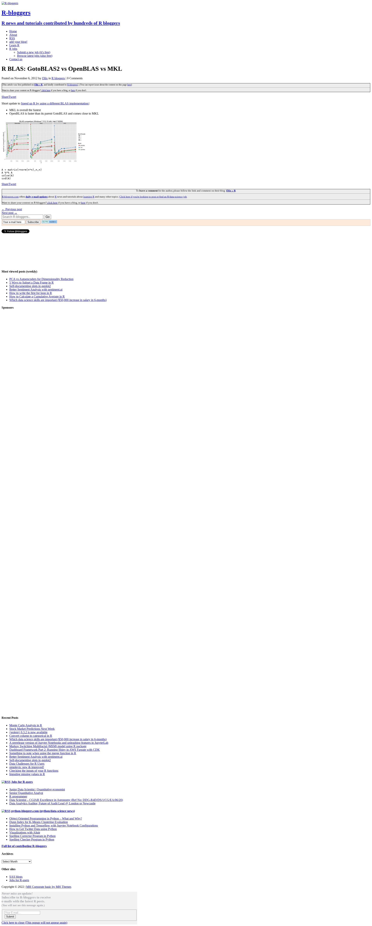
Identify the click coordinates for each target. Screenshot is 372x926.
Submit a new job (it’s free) (33, 52)
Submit (10, 916)
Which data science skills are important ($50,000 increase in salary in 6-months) (58, 300)
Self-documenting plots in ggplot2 (30, 286)
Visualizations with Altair (24, 832)
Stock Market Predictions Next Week (32, 728)
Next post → (9, 212)
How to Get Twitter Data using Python (33, 829)
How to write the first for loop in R (30, 293)
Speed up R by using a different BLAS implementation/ (55, 103)
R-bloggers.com (10, 196)
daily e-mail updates (37, 196)
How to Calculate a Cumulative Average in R (37, 296)
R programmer (18, 796)
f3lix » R (38, 84)
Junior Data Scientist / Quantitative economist (37, 789)
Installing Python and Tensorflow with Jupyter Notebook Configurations (53, 825)
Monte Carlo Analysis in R (25, 725)
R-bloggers (72, 84)
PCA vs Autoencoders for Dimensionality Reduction (41, 279)
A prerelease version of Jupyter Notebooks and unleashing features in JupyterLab (58, 742)
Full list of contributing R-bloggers (24, 846)
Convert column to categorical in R (30, 735)
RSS (12, 38)
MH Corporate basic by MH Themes (48, 886)
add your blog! (18, 41)
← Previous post (12, 209)
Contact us (15, 59)
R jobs (13, 48)
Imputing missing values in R (27, 774)
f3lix (45, 78)
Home (13, 31)
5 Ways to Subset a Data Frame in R (31, 282)
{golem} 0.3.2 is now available (28, 732)
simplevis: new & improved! (26, 767)
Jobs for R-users (22, 782)
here (129, 84)
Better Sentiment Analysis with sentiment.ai (35, 289)
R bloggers (58, 78)
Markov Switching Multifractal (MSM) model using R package (47, 746)
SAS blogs (15, 876)
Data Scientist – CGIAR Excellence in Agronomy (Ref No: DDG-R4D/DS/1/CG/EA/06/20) (66, 800)
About (13, 34)
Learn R (14, 45)
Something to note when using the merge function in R (42, 753)
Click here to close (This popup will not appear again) (34, 922)
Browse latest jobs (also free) (34, 55)
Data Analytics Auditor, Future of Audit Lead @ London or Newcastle (52, 803)
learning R (88, 196)
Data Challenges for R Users (26, 763)
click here (45, 90)
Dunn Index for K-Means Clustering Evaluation (38, 822)
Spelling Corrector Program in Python (32, 836)
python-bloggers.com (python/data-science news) (43, 811)
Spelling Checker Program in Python (31, 839)
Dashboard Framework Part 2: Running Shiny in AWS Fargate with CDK (54, 749)
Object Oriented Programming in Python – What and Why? (45, 818)
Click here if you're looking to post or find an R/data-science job (153, 196)
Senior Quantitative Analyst (26, 793)
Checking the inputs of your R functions (33, 770)
